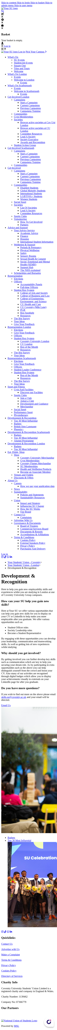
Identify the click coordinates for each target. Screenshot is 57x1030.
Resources (25, 315)
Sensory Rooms (28, 256)
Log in (7, 46)
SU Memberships (29, 466)
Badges (17, 423)
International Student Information (36, 241)
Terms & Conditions (24, 537)
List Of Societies (28, 207)
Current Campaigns (30, 105)
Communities (20, 114)
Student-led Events (23, 62)
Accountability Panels (31, 284)
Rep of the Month (29, 347)
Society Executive (29, 139)
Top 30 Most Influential (26, 420)
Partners (24, 224)
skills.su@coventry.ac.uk (13, 697)
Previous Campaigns (30, 108)
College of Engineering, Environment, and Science (33, 300)
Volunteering (20, 219)
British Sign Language (25, 426)
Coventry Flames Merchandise (35, 463)
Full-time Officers (29, 287)
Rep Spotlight (27, 312)
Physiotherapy (21, 415)
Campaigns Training (30, 111)
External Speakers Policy (32, 543)
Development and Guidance (34, 403)
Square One (20, 65)
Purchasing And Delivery (33, 548)
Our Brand (25, 511)
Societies (18, 119)
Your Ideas (19, 321)
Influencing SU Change (32, 506)
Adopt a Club (27, 401)
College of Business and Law (35, 295)
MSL (16, 1026)
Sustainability (20, 492)
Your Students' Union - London (23, 565)
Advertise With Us (23, 520)
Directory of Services (11, 976)
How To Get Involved (31, 222)
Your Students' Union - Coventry (24, 562)
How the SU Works (30, 509)
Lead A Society (28, 136)
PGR (22, 310)
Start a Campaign (29, 102)
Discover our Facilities (31, 392)
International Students (31, 193)
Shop (16, 455)
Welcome (18, 71)
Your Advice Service (24, 230)
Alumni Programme (24, 440)
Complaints (26, 517)
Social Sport (20, 202)
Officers (18, 281)
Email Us (6, 705)
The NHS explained (30, 270)
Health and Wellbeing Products (35, 469)
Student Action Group (25, 145)
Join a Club (26, 398)
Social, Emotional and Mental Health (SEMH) (35, 263)
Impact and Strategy (30, 503)
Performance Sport (23, 412)
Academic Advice (29, 233)
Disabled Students (29, 187)
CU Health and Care (30, 304)
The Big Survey (22, 318)
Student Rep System (24, 290)
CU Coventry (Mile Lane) (33, 307)
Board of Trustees (29, 526)
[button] (2, 11)
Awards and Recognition (32, 142)
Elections (18, 278)
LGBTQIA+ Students (31, 196)
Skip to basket (37, 2)
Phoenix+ (19, 429)
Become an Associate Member (35, 472)
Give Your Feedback (24, 324)
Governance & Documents (27, 523)
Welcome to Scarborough (26, 91)
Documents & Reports (31, 531)
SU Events (19, 60)
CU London (26, 344)
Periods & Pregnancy (30, 247)
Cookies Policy (27, 540)
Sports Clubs (20, 216)
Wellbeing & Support (24, 244)
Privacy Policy (27, 546)
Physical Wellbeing (29, 250)
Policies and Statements (32, 494)
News (17, 489)
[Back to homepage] (9, 8)
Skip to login (23, 2)
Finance (24, 236)
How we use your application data (37, 486)
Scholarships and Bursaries (27, 273)
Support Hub (26, 267)
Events (17, 77)
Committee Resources (31, 133)
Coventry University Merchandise (37, 457)
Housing (24, 239)
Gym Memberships (23, 116)
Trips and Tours (22, 68)
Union (17, 500)
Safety (23, 253)
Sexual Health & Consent (33, 259)
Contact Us (19, 514)
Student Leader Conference (27, 369)
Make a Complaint (10, 954)
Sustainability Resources (32, 497)
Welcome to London (24, 79)
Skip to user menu (23, 5)
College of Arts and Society (34, 293)
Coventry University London (34, 341)
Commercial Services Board (34, 528)
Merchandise (26, 406)
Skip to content (9, 2)
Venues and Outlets (23, 474)
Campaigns (19, 99)
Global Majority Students (32, 190)
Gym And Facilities (23, 389)
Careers (18, 483)
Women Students (28, 199)
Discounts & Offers (23, 477)
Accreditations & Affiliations (34, 534)
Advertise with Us (10, 949)
